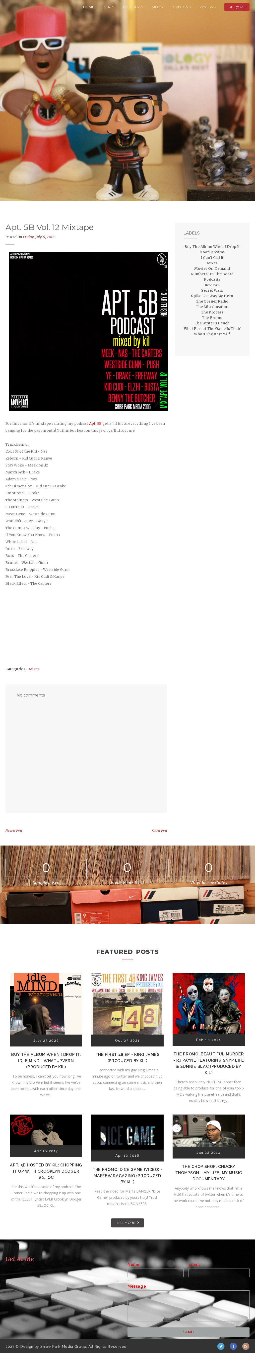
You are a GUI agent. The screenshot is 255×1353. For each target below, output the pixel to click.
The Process (212, 312)
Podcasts (133, 7)
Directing (181, 7)
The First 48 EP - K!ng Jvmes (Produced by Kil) (127, 1057)
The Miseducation (212, 307)
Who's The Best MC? (212, 334)
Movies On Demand (212, 268)
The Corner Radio (212, 301)
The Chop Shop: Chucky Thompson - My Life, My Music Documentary (208, 1172)
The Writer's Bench (212, 323)
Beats (109, 7)
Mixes (157, 7)
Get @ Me (237, 7)
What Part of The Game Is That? (212, 328)
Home (88, 7)
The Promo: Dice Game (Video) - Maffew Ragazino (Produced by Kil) (127, 1175)
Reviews (207, 7)
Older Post (159, 830)
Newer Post (13, 830)
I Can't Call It (212, 257)
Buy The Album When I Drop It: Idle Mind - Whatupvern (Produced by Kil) (46, 1060)
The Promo (212, 317)
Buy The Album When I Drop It (212, 246)
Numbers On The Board (212, 274)
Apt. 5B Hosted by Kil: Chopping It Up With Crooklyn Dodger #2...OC (46, 1171)
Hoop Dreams (212, 252)
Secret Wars (212, 290)
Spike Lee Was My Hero (212, 296)
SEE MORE (126, 1223)
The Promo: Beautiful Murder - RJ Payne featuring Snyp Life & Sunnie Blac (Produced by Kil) (208, 1063)
